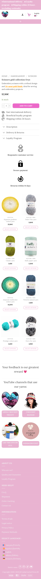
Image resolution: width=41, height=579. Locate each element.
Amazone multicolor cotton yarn (10, 301)
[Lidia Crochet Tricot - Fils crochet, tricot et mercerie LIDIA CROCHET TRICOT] (8, 14)
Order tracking (8, 501)
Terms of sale (7, 519)
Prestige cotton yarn (10, 341)
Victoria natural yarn (30, 300)
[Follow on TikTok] (27, 567)
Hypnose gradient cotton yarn (10, 221)
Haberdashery (18, 76)
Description (11, 126)
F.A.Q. (4, 492)
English (36, 13)
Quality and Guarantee (11, 474)
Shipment (6, 497)
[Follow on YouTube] (31, 567)
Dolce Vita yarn (30, 219)
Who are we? (7, 470)
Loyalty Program (8, 479)
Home (4, 76)
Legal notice (7, 523)
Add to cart (26, 106)
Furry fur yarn (31, 341)
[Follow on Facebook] (20, 567)
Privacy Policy (8, 528)
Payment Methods (9, 532)
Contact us (6, 505)
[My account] (22, 14)
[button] (29, 15)
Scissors (32, 76)
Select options (10, 229)
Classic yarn (10, 261)
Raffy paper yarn (31, 261)
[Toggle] (4, 127)
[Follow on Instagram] (24, 567)
